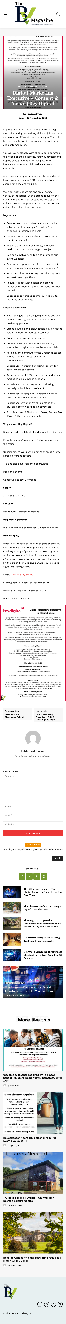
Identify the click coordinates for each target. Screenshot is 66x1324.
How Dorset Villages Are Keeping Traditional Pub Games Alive (42, 939)
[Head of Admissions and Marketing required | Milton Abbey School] (33, 1232)
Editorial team (35, 114)
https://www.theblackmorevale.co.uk (33, 756)
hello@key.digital (23, 574)
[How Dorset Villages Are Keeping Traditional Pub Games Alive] (12, 939)
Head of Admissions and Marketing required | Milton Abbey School (32, 1259)
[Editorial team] (33, 738)
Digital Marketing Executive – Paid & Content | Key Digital (46, 717)
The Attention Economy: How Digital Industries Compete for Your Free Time (43, 892)
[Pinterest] (36, 876)
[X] (29, 876)
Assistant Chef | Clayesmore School (14, 715)
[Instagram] (46, 1304)
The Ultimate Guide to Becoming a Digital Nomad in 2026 (43, 908)
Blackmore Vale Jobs (33, 87)
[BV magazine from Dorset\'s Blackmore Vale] (34, 13)
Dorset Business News (15, 983)
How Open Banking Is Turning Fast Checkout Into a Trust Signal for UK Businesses (43, 954)
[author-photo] (5, 1085)
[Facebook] (22, 876)
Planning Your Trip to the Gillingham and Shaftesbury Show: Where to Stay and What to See (42, 923)
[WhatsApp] (44, 876)
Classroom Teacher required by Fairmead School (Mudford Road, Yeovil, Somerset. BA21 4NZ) (32, 1077)
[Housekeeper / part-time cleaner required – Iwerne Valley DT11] (33, 1113)
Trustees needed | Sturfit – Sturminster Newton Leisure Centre (28, 1199)
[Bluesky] (60, 1304)
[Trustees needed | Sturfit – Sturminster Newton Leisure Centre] (33, 1173)
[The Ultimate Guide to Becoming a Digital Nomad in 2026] (12, 908)
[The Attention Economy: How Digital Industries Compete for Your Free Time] (12, 892)
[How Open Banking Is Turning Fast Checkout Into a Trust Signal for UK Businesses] (12, 955)
